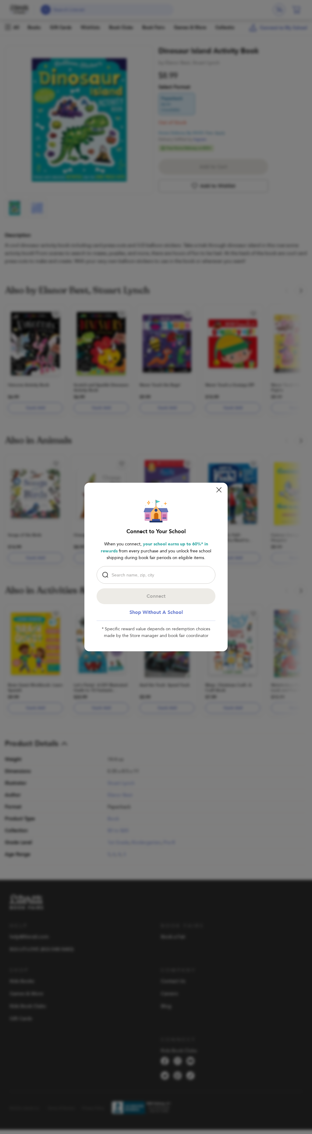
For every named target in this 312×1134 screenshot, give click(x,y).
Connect (156, 596)
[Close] (219, 489)
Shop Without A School (156, 612)
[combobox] (157, 575)
